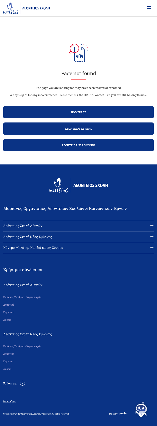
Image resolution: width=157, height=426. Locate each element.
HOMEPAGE (78, 112)
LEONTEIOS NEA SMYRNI (78, 145)
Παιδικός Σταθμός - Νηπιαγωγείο (22, 297)
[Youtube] (22, 383)
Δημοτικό (8, 304)
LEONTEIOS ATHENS (78, 128)
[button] (148, 8)
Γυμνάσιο (8, 312)
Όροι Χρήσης (9, 401)
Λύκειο (7, 319)
